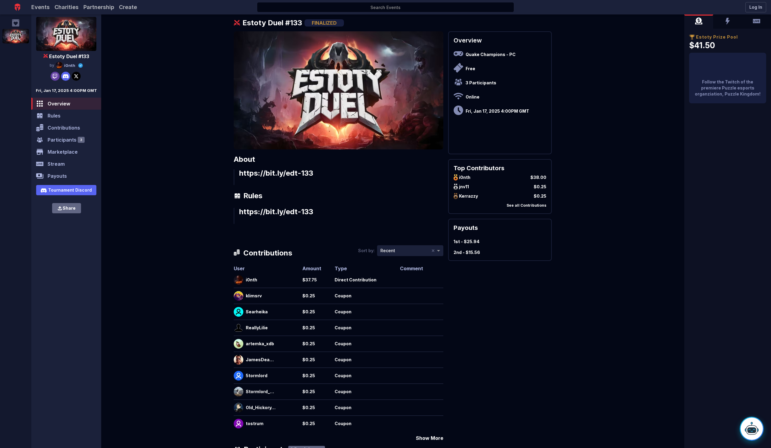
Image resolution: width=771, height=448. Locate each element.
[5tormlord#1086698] (238, 376)
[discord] (65, 76)
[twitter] (76, 76)
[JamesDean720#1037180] (238, 360)
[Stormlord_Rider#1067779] (238, 391)
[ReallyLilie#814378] (238, 328)
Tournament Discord (70, 190)
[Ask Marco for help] (752, 429)
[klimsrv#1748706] (238, 296)
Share (69, 208)
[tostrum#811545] (238, 423)
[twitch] (55, 76)
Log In (755, 7)
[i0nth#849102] (238, 280)
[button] (698, 21)
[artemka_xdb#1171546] (238, 344)
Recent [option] (387, 250)
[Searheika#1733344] (238, 312)
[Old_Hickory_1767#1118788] (238, 407)
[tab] (698, 21)
